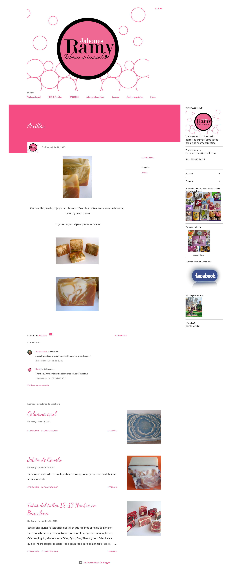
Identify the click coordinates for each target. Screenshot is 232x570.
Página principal (34, 97)
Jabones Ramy (198, 255)
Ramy (38, 369)
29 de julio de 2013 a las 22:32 (49, 360)
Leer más (112, 431)
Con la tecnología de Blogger (96, 562)
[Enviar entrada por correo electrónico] (50, 335)
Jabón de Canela (44, 459)
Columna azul (41, 413)
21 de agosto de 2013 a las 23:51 (50, 378)
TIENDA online (55, 97)
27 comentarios (49, 431)
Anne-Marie (41, 351)
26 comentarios (49, 487)
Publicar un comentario (38, 385)
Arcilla (144, 173)
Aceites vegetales (135, 97)
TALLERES (74, 97)
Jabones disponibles (95, 97)
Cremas (115, 97)
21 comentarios (49, 551)
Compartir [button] (147, 158)
